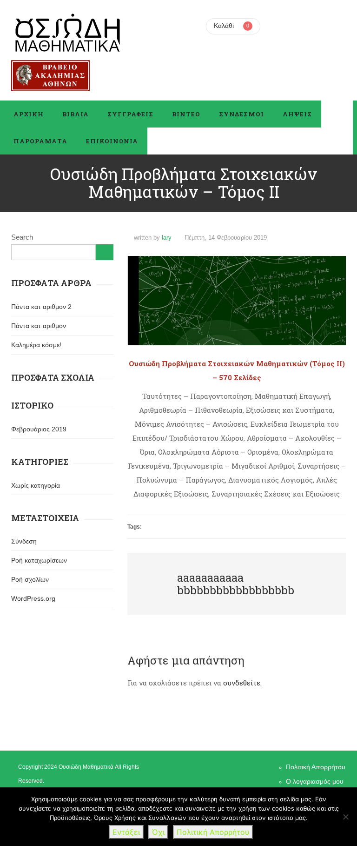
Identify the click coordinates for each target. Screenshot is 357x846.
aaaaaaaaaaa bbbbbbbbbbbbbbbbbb (235, 583)
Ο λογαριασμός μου (315, 781)
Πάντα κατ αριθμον (38, 325)
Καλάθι (224, 25)
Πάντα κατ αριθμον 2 (41, 306)
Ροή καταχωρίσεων (39, 560)
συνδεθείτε (241, 682)
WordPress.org (33, 598)
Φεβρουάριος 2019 (38, 429)
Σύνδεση (24, 541)
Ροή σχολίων (30, 579)
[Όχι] (345, 816)
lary (167, 237)
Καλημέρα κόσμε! (36, 345)
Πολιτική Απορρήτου (315, 767)
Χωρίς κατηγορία (35, 485)
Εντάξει (126, 832)
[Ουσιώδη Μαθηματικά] (67, 32)
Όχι (158, 832)
